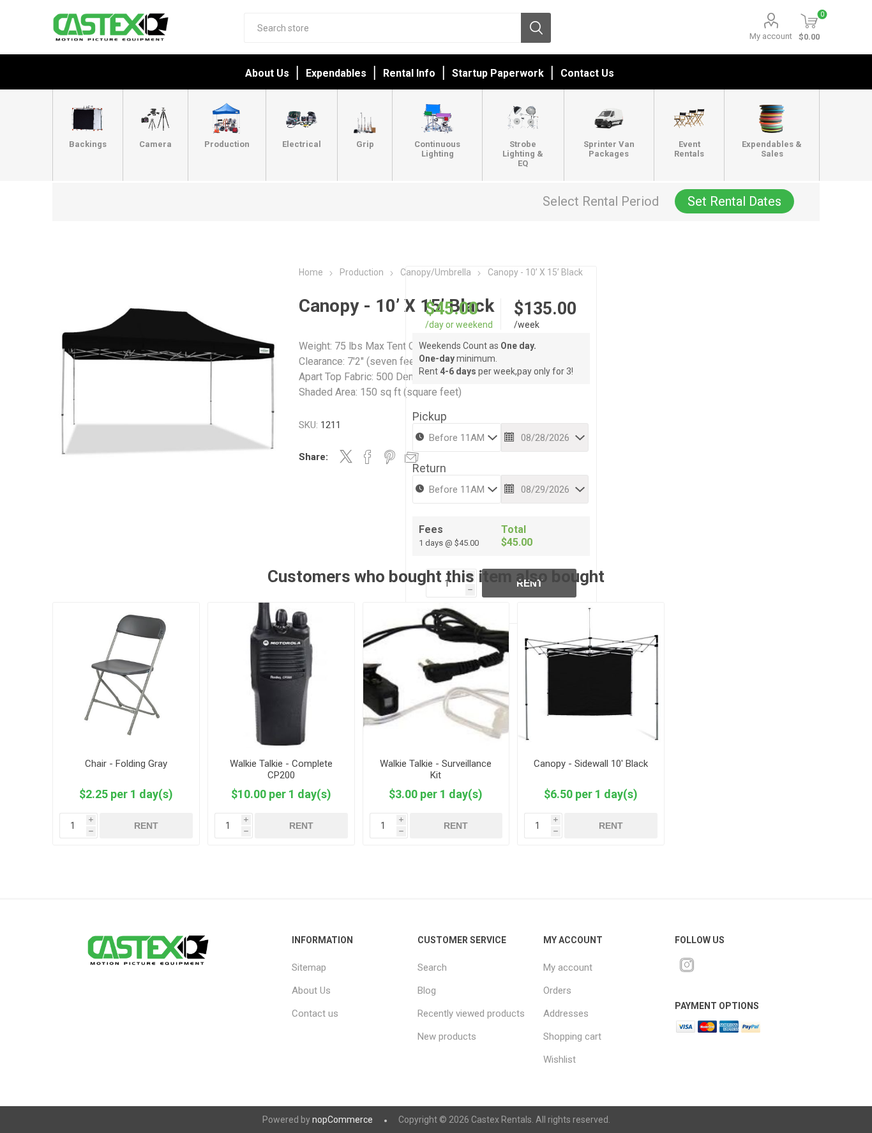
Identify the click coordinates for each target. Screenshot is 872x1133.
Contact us (315, 1013)
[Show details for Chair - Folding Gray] (126, 676)
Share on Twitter (346, 456)
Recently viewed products (471, 1013)
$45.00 (451, 308)
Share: (313, 457)
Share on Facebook (368, 457)
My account (770, 36)
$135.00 (545, 308)
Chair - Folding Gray (126, 763)
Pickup (429, 416)
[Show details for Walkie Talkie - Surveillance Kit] (436, 676)
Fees (431, 529)
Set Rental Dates (734, 201)
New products (446, 1036)
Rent (146, 826)
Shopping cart (572, 1036)
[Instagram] (687, 965)
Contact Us (587, 73)
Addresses (566, 1013)
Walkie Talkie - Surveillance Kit (436, 769)
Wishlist (559, 1059)
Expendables (336, 73)
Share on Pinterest (389, 457)
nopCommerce (342, 1119)
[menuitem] (347, 967)
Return (429, 468)
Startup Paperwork (498, 73)
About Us (267, 73)
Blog (426, 990)
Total (513, 529)
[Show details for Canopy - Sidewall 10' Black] (591, 676)
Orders (557, 990)
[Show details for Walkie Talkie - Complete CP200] (281, 676)
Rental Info (409, 73)
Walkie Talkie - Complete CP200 (281, 769)
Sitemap (309, 967)
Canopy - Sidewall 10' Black (591, 763)
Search (536, 28)
